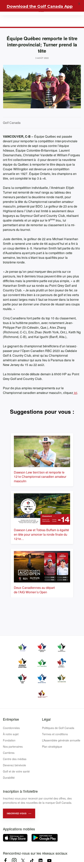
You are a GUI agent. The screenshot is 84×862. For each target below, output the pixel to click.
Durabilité (9, 777)
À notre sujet (11, 734)
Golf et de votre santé (16, 771)
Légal (46, 719)
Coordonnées (11, 728)
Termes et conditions (55, 734)
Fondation (9, 740)
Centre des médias (14, 759)
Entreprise (11, 719)
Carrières (8, 753)
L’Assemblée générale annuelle (61, 740)
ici (75, 392)
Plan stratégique (52, 746)
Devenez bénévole (14, 765)
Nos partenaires (13, 746)
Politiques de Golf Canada (58, 728)
